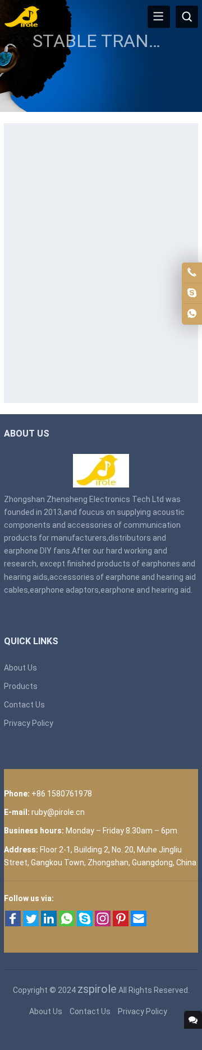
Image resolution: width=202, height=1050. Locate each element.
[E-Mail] (139, 923)
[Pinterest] (121, 923)
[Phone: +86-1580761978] (192, 272)
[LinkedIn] (49, 923)
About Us (20, 667)
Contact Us (24, 704)
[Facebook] (13, 923)
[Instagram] (103, 923)
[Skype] (85, 923)
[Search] (187, 17)
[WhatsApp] (67, 923)
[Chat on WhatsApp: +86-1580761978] (192, 314)
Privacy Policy (28, 723)
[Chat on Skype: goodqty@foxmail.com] (192, 293)
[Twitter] (31, 923)
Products (21, 686)
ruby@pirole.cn (58, 812)
